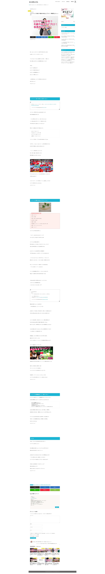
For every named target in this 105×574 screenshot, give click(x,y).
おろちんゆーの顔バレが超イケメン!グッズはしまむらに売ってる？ (67, 33)
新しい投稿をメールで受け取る (35, 536)
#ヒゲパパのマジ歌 (48, 104)
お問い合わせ (67, 1)
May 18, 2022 (44, 107)
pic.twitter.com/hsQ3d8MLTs (44, 297)
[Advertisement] (45, 45)
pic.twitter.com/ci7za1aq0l (35, 105)
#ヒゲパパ (52, 104)
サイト (31, 530)
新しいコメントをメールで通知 (35, 534)
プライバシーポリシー (57, 1)
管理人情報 (72, 1)
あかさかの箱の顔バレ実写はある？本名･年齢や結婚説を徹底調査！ (67, 36)
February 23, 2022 (45, 299)
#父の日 (55, 104)
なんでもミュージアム (52, 571)
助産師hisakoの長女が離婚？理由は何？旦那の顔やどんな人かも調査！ (67, 46)
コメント (31, 515)
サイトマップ (63, 1)
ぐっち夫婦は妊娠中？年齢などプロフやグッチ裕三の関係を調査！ (67, 42)
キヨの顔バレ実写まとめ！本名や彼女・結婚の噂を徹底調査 (67, 39)
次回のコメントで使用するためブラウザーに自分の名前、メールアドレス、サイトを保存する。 (43, 533)
